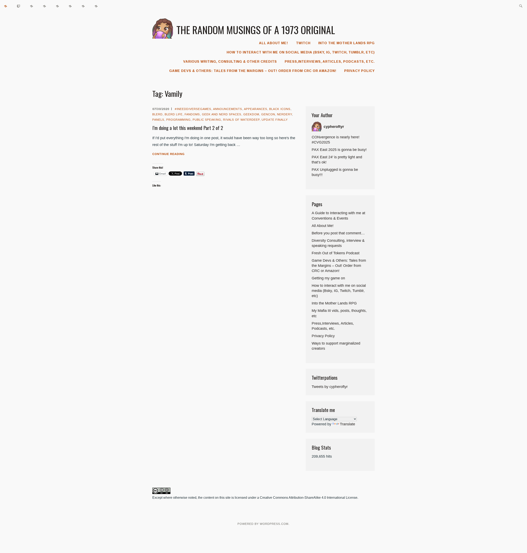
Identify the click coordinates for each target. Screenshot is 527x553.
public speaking (207, 119)
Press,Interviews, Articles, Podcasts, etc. (330, 61)
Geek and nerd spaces (221, 114)
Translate (347, 424)
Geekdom (251, 114)
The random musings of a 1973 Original (255, 29)
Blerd (157, 114)
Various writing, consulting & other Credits (230, 61)
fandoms (192, 114)
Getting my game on (328, 278)
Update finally (275, 119)
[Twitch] (18, 6)
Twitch (303, 43)
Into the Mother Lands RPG (346, 43)
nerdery (284, 114)
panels (158, 119)
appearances (255, 109)
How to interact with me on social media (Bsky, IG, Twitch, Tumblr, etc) (301, 52)
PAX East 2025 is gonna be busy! (339, 150)
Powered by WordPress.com (263, 523)
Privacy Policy (359, 71)
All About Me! (273, 43)
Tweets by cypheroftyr (330, 387)
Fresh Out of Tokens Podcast (335, 253)
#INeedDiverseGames (193, 109)
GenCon (268, 114)
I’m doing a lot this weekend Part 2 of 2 (187, 127)
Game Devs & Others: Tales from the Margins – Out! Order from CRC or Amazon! (252, 71)
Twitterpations (324, 377)
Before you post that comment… (338, 233)
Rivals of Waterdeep (241, 119)
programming (178, 119)
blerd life (174, 114)
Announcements (227, 109)
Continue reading (176, 154)
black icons (279, 109)
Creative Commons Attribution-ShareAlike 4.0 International (302, 497)
